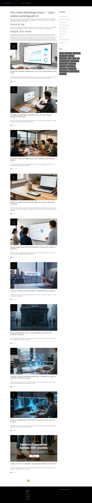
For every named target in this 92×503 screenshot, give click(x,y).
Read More (14, 81)
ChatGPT (61, 53)
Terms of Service (28, 494)
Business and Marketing (65, 39)
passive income (63, 73)
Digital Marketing (63, 16)
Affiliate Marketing (63, 28)
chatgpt (69, 58)
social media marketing (64, 61)
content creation (63, 58)
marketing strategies (64, 71)
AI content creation (74, 61)
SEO (61, 36)
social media (71, 55)
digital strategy (63, 66)
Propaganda (62, 42)
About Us (27, 493)
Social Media (62, 31)
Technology (62, 22)
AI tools (74, 58)
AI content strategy (72, 68)
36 (39, 480)
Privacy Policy (27, 496)
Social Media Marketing (64, 19)
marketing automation (74, 71)
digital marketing (68, 53)
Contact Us (28, 499)
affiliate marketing (63, 55)
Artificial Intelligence (64, 25)
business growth (72, 63)
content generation (71, 66)
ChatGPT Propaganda (26, 3)
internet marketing (63, 63)
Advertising (62, 33)
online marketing (76, 53)
